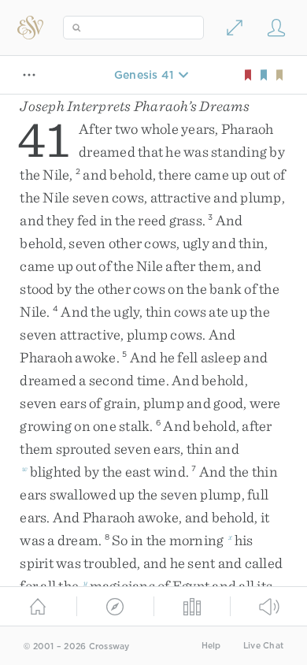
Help (211, 646)
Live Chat (263, 646)
